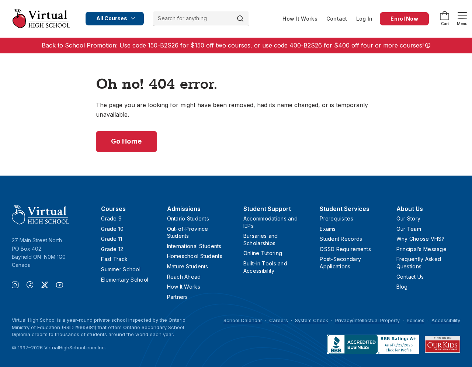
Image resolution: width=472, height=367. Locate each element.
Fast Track (114, 259)
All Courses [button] (111, 18)
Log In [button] (364, 18)
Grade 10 (112, 229)
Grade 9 (111, 218)
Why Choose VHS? (420, 239)
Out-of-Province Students (187, 232)
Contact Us (410, 277)
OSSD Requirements (345, 249)
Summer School (120, 269)
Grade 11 (111, 239)
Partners (177, 297)
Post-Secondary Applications (340, 262)
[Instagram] (19, 285)
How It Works (299, 18)
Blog (402, 286)
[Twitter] (48, 285)
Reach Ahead (184, 277)
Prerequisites (336, 218)
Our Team (408, 229)
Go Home (126, 141)
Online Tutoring (262, 253)
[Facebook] (34, 285)
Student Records (341, 239)
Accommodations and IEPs (270, 222)
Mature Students (187, 266)
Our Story (408, 218)
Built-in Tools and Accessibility (265, 267)
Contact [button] (336, 18)
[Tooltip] (427, 45)
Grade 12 (112, 249)
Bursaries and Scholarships (260, 239)
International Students (194, 246)
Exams (328, 229)
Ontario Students (188, 218)
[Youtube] (59, 285)
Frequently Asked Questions (418, 262)
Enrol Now (404, 18)
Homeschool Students (194, 256)
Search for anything (182, 18)
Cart (445, 23)
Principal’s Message (421, 249)
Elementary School (124, 279)
